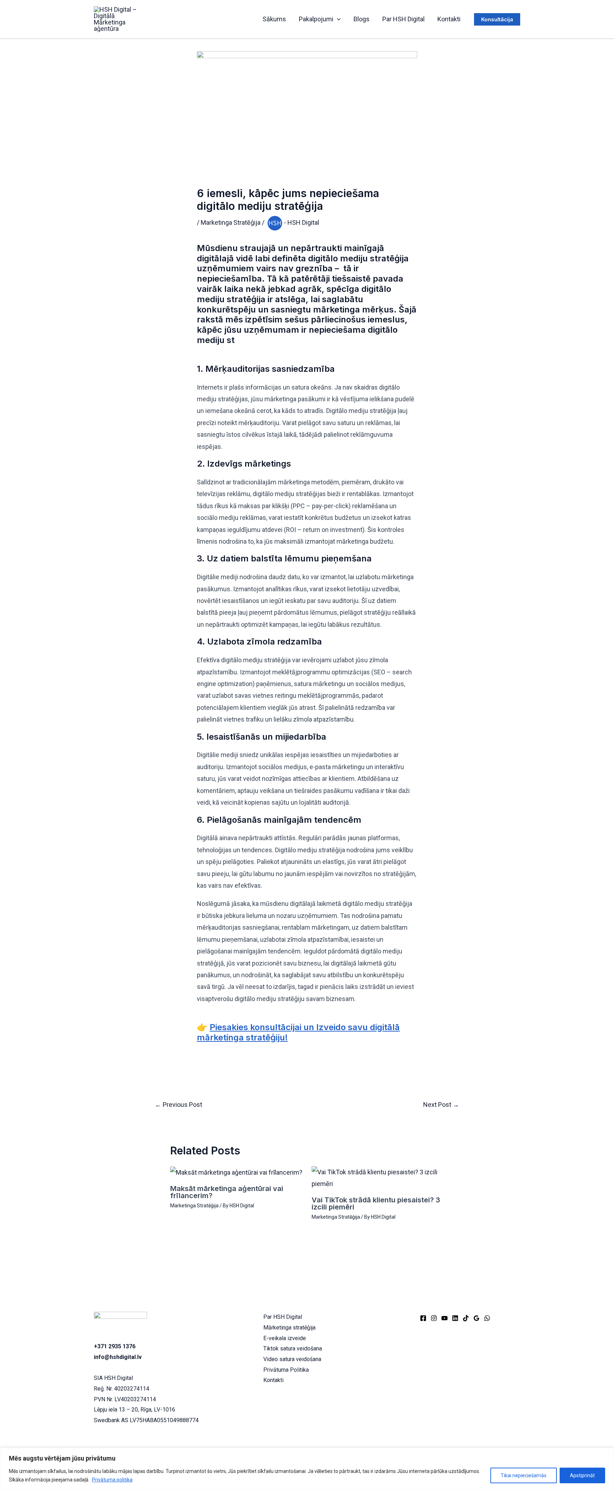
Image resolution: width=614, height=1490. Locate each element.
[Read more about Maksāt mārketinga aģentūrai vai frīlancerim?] (236, 1172)
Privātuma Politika (286, 1369)
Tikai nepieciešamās (523, 1475)
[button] (337, 19)
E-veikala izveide (284, 1338)
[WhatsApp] (487, 1318)
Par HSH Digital (403, 19)
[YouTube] (444, 1318)
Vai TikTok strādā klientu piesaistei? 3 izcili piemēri (376, 1203)
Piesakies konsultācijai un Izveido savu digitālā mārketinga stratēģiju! (298, 1032)
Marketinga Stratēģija (230, 222)
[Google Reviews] (476, 1318)
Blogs (362, 19)
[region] (307, 1469)
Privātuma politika (112, 1480)
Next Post (441, 1104)
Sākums (274, 19)
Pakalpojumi (316, 19)
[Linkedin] (455, 1318)
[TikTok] (466, 1318)
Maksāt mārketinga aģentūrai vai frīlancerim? (226, 1192)
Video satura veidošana (292, 1359)
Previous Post (178, 1104)
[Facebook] (423, 1318)
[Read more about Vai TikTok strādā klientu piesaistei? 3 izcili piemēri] (378, 1177)
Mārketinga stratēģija (289, 1327)
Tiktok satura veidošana (292, 1348)
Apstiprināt (582, 1475)
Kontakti (448, 19)
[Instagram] (434, 1318)
